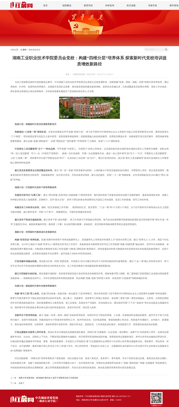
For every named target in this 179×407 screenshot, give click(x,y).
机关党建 (131, 5)
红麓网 (23, 50)
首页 (45, 5)
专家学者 (152, 5)
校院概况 (66, 5)
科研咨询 (109, 5)
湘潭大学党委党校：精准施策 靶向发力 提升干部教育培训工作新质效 (48, 378)
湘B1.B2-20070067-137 (121, 396)
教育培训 (88, 5)
